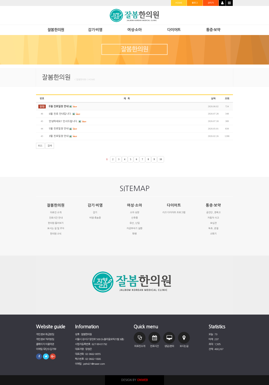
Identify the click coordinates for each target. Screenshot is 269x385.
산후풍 (134, 218)
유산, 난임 (135, 223)
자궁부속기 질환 (134, 228)
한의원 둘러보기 (56, 223)
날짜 (213, 98)
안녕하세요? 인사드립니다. (64, 121)
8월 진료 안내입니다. (60, 114)
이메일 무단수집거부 (46, 349)
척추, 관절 (213, 228)
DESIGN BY (134, 380)
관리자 (211, 3)
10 (161, 159)
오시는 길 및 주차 (55, 228)
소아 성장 (134, 212)
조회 (227, 98)
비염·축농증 (95, 218)
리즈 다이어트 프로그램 (173, 212)
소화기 (213, 234)
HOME (178, 3)
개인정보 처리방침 (45, 339)
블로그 (195, 3)
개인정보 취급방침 (45, 334)
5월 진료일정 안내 (59, 128)
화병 (134, 234)
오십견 (213, 223)
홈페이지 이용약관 (45, 344)
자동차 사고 (213, 218)
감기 (95, 212)
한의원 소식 (55, 234)
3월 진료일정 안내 (59, 136)
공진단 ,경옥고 (213, 212)
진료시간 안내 (56, 218)
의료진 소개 (55, 212)
